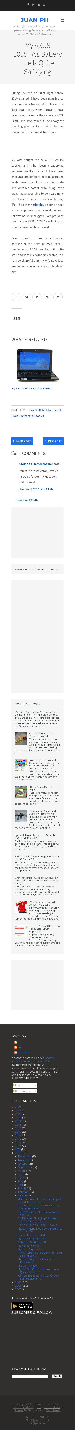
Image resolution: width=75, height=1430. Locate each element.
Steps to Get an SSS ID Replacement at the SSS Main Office (37, 858)
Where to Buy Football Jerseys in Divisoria (42, 903)
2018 (18, 1124)
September (25, 1167)
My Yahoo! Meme (28, 1245)
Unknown (24, 1052)
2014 (18, 1138)
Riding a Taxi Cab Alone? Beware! (37, 1225)
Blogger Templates (48, 1407)
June (21, 1177)
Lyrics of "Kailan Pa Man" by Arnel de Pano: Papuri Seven (35, 836)
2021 (18, 1114)
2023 (18, 1106)
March (22, 1188)
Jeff (20, 1047)
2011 (18, 1149)
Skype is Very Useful (29, 1249)
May (21, 1181)
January (23, 1195)
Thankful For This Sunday (32, 1235)
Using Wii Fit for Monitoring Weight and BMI (39, 1213)
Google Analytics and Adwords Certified (32, 1059)
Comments (23, 1091)
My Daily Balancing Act (31, 1238)
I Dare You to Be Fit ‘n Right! (41, 788)
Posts (19, 1085)
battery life (27, 415)
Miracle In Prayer (27, 1265)
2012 (18, 1146)
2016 (18, 1131)
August (23, 1170)
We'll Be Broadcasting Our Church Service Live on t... (38, 1277)
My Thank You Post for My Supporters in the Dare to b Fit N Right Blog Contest (37, 713)
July (21, 1174)
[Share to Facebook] (16, 297)
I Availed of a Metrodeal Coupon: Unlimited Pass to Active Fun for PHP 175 (44, 763)
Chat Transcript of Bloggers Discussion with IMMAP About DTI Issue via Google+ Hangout (37, 880)
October (23, 1163)
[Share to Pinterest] (37, 297)
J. (19, 1042)
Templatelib (53, 1410)
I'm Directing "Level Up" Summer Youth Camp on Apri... (37, 1220)
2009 (18, 1282)
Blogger (54, 569)
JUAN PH (35, 20)
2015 (18, 1135)
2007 (18, 1289)
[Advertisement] (37, 532)
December (25, 1156)
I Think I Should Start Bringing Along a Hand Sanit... (39, 1254)
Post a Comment (27, 500)
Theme (19, 1410)
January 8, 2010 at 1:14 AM (36, 489)
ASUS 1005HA (39, 410)
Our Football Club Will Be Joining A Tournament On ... (38, 1207)
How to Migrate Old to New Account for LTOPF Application (44, 929)
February (24, 1192)
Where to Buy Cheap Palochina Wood (41, 735)
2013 (18, 1142)
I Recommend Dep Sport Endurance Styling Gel (39, 1230)
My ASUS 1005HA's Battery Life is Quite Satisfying (37, 1271)
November (25, 1160)
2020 (18, 1117)
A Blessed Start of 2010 (31, 1242)
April (21, 1185)
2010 (18, 1153)
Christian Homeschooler (36, 464)
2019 (18, 1121)
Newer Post (22, 441)
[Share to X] (26, 297)
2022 (18, 1110)
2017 (18, 1128)
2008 (18, 1285)
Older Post (53, 441)
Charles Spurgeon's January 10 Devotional (35, 1261)
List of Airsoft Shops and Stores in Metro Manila (42, 812)
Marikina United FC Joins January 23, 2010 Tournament (39, 1201)
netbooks (37, 205)
